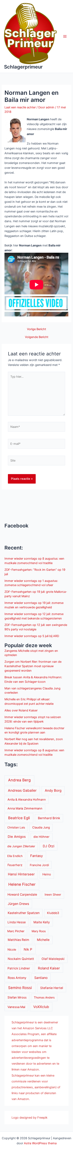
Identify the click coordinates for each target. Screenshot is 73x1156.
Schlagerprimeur (23, 67)
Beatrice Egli (19, 818)
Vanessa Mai (16, 1007)
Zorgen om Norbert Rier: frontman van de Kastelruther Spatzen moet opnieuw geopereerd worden (32, 666)
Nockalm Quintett (21, 959)
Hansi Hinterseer (21, 874)
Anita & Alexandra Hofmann (27, 799)
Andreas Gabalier (22, 790)
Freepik (42, 1117)
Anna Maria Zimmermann (25, 808)
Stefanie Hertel (51, 988)
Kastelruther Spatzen (24, 913)
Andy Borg (53, 790)
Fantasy (36, 856)
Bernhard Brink (49, 818)
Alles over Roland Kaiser (21, 710)
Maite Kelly (41, 922)
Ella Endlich (15, 856)
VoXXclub (41, 1007)
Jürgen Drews (18, 904)
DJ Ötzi (48, 846)
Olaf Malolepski (53, 959)
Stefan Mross (17, 997)
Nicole (12, 949)
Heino (46, 874)
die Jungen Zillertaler (21, 846)
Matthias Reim (18, 940)
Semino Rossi (20, 987)
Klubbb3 (53, 913)
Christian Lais (16, 827)
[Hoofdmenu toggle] (65, 36)
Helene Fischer (21, 884)
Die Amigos (17, 837)
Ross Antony (17, 978)
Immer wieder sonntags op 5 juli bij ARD (31, 636)
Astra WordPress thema (40, 1143)
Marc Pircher (15, 931)
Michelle (43, 940)
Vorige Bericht (36, 329)
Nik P (28, 949)
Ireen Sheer (53, 894)
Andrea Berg (19, 780)
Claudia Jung (41, 827)
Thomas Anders (44, 997)
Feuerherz (15, 865)
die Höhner (41, 837)
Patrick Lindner (19, 968)
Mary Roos (39, 931)
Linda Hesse (17, 922)
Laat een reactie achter (20, 107)
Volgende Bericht (36, 337)
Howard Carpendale (22, 894)
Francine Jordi (39, 865)
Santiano (41, 978)
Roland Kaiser (49, 968)
